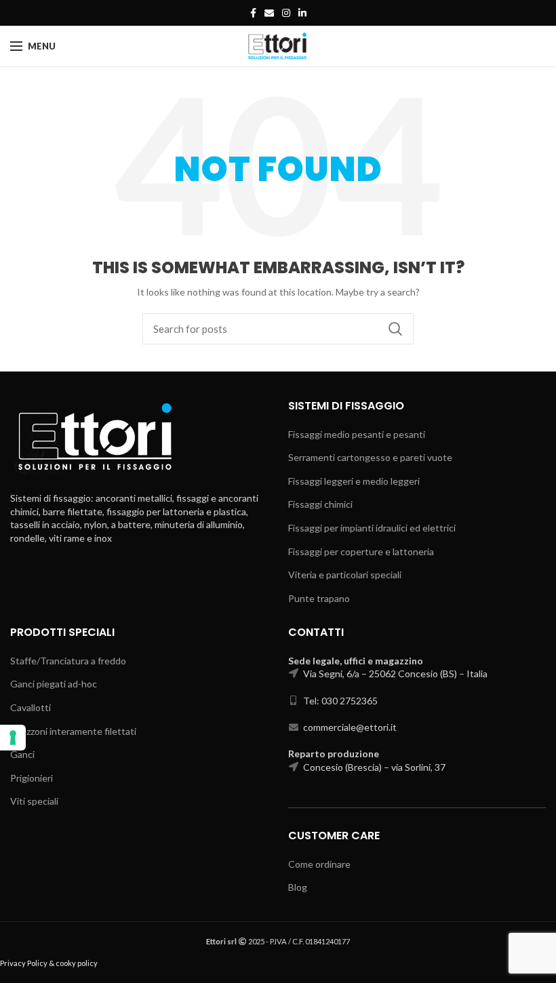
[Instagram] (286, 13)
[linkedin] (302, 13)
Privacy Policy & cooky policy (49, 963)
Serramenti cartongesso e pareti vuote (370, 457)
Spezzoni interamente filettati (73, 731)
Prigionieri (31, 778)
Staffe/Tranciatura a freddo (68, 660)
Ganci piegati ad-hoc (53, 683)
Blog (297, 887)
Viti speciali (34, 801)
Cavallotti (30, 707)
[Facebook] (253, 13)
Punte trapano (319, 598)
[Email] (269, 13)
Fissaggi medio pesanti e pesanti (356, 434)
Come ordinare (319, 864)
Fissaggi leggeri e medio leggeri (354, 481)
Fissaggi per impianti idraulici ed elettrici (372, 528)
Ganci (22, 754)
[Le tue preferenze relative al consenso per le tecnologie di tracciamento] (13, 737)
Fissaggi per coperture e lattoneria (361, 551)
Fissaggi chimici (320, 504)
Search (395, 328)
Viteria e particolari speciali (344, 574)
